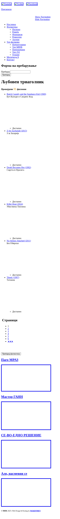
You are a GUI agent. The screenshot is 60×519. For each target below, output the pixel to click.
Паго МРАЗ (9, 360)
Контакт (11, 59)
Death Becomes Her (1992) (19, 167)
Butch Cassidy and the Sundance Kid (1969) (26, 94)
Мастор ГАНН (12, 397)
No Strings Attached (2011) (19, 241)
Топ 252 (16, 52)
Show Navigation (43, 17)
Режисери (17, 37)
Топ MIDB (17, 47)
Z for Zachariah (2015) (17, 131)
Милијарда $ (13, 57)
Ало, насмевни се (14, 473)
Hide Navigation (42, 19)
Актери (15, 39)
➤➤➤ (10, 341)
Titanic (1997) (13, 277)
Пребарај (5, 72)
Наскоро (16, 29)
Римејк (15, 32)
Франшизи (17, 34)
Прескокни (6, 9)
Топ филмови (13, 42)
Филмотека (12, 27)
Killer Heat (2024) (15, 204)
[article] (33, 111)
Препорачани (18, 49)
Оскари (15, 54)
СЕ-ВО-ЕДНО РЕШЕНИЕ (21, 435)
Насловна (11, 24)
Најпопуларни (19, 44)
